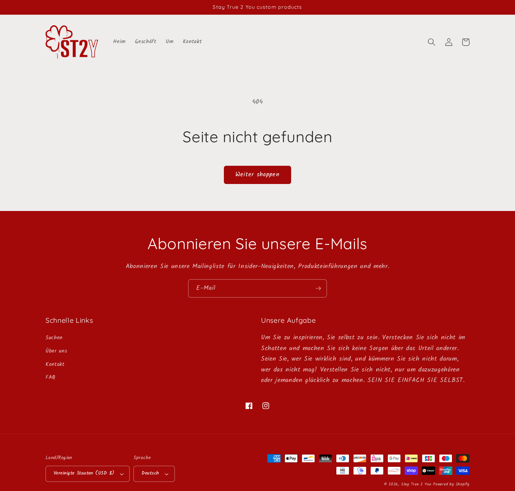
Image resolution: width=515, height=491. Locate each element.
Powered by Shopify (451, 484)
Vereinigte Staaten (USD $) (84, 473)
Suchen (54, 338)
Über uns (56, 351)
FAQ (51, 377)
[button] (431, 42)
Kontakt (55, 364)
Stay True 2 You (416, 484)
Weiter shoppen (257, 174)
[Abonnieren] (318, 288)
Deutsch (150, 473)
